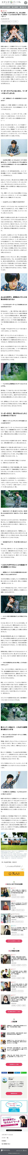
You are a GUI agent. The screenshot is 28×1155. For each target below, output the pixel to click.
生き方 (22, 897)
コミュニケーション (6, 21)
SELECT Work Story (15, 914)
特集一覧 (24, 7)
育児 (22, 934)
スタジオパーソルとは (7, 1134)
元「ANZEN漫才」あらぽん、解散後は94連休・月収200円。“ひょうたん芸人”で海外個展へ (19, 973)
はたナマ (4, 11)
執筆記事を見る (14, 1093)
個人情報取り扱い (6, 1144)
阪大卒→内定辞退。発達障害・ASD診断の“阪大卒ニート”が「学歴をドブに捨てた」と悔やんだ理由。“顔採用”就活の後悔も (19, 999)
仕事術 (13, 910)
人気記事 (16, 7)
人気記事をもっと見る (14, 1064)
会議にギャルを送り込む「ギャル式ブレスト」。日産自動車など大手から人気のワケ (19, 904)
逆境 (23, 978)
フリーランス (20, 991)
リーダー (15, 21)
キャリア (24, 965)
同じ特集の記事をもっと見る (14, 1011)
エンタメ (13, 965)
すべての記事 (7, 7)
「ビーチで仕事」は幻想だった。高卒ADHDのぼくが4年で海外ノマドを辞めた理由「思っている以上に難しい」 (19, 985)
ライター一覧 (5, 1137)
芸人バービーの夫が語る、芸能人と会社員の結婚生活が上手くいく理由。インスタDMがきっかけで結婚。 (19, 929)
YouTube (13, 1005)
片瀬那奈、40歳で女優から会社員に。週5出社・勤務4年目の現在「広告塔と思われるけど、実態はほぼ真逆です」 (19, 958)
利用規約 (4, 1141)
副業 (13, 921)
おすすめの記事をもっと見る (14, 941)
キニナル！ (14, 925)
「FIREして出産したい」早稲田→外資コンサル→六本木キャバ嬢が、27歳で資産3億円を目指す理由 (18, 891)
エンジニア (14, 991)
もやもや (18, 965)
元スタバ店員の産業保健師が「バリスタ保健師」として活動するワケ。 (19, 916)
